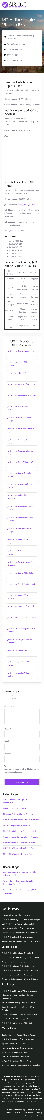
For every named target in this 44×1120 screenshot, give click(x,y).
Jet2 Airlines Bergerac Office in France (20, 486)
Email (7, 741)
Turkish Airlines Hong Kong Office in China (19, 953)
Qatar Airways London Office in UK (15, 1056)
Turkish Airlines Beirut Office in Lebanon (18, 937)
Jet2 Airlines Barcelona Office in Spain (20, 452)
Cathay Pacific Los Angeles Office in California (20, 979)
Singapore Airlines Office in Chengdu (18, 814)
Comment (9, 707)
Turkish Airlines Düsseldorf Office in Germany (20, 970)
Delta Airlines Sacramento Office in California (21, 819)
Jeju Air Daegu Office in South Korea (17, 825)
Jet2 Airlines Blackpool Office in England (20, 541)
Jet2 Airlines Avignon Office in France (20, 441)
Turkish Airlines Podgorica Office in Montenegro (21, 919)
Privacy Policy (39, 1114)
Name (7, 728)
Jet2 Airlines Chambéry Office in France (20, 663)
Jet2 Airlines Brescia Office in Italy (21, 573)
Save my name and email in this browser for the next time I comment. (21, 770)
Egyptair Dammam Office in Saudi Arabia (18, 974)
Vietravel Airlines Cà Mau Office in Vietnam (20, 837)
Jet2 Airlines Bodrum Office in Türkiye (19, 530)
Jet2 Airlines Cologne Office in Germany (20, 641)
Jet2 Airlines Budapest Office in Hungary (20, 552)
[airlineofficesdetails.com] (14, 4)
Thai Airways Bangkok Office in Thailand (17, 1048)
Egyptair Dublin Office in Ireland (15, 1043)
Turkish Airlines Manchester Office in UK (17, 1023)
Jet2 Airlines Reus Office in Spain (21, 351)
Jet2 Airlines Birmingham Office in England (21, 508)
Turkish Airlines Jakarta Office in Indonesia (18, 966)
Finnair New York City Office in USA (17, 854)
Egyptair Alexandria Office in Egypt (16, 915)
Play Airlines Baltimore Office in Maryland (19, 831)
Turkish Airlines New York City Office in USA (19, 1014)
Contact (8, 1112)
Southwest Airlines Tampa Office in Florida (18, 1035)
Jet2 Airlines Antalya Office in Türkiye (19, 419)
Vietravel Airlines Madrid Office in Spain (19, 842)
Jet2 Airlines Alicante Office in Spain (22, 384)
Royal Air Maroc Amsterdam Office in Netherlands (21, 1065)
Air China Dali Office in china (13, 961)
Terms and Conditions (29, 1114)
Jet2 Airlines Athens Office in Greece (19, 408)
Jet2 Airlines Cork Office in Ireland (21, 584)
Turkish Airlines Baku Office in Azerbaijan (18, 1039)
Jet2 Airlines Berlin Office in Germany (19, 497)
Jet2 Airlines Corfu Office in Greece (22, 617)
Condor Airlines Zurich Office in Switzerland (19, 932)
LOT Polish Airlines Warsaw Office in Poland (19, 924)
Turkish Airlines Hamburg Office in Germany (19, 991)
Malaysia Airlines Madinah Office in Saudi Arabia (21, 941)
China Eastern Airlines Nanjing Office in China (20, 957)
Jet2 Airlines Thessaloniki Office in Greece (20, 848)
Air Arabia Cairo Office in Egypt (14, 1052)
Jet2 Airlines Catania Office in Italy (21, 606)
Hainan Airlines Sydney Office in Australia (18, 1002)
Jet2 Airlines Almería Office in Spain (22, 395)
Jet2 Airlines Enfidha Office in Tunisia (19, 674)
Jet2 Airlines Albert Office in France (22, 373)
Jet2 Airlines (14, 230)
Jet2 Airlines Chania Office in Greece (19, 652)
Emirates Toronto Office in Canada (15, 1018)
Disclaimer (18, 1112)
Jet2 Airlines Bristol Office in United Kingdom (22, 563)
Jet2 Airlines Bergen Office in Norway (19, 475)
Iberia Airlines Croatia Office (14, 808)
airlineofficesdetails (16, 1109)
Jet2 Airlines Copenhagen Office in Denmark (21, 630)
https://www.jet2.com (26, 204)
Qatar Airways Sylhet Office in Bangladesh (18, 928)
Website (7, 753)
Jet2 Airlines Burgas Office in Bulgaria (19, 597)
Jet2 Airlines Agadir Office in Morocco (19, 364)
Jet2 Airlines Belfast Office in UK (20, 462)
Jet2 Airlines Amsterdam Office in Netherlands (21, 430)
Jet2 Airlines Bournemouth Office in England (22, 519)
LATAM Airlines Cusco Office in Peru (16, 1061)
